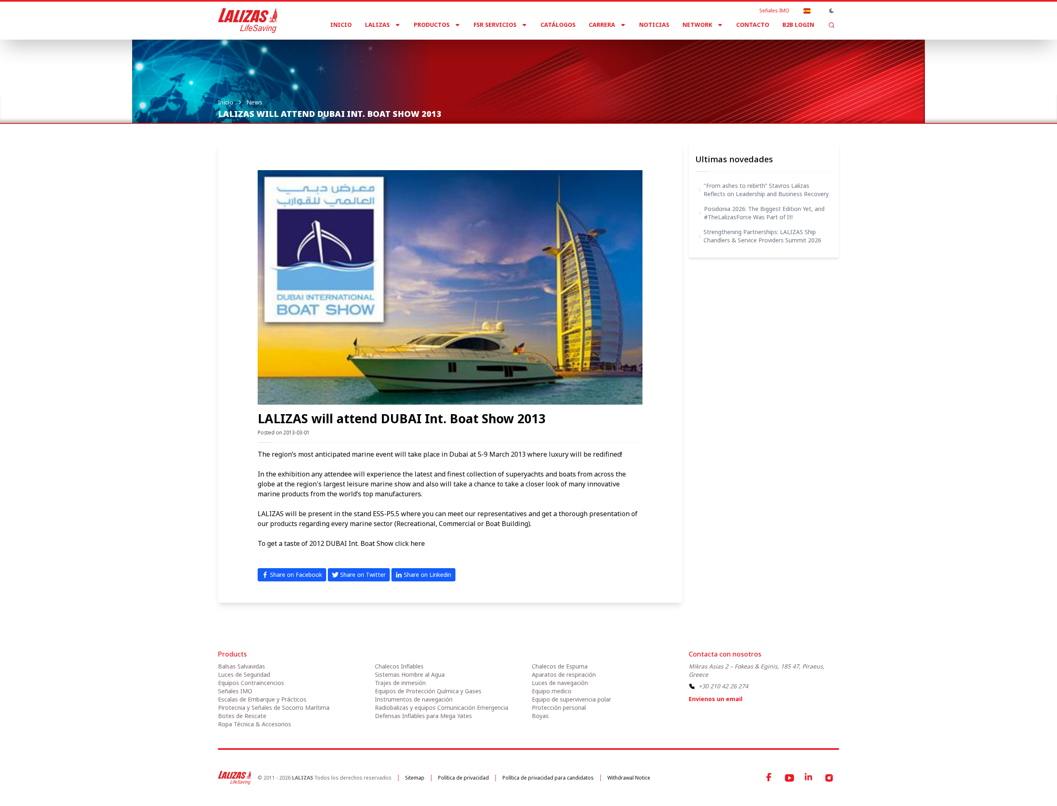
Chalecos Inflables (399, 666)
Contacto (752, 24)
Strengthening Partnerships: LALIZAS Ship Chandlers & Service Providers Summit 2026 (762, 236)
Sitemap (414, 777)
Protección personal (559, 707)
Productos (432, 24)
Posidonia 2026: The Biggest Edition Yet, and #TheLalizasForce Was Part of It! (764, 213)
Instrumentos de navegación (414, 699)
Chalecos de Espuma (560, 666)
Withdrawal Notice (628, 777)
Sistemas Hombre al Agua (410, 674)
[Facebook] (770, 778)
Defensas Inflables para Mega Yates (423, 716)
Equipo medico (551, 691)
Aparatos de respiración (564, 674)
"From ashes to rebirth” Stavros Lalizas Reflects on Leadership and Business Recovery (766, 190)
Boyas (540, 716)
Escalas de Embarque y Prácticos (262, 699)
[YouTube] (789, 778)
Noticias (654, 24)
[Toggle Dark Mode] (831, 10)
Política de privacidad (463, 777)
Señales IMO (774, 10)
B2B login (798, 24)
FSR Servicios (495, 24)
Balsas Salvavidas (241, 666)
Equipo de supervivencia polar (571, 699)
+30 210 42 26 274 (723, 686)
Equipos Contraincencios (251, 683)
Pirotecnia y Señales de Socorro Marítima (273, 707)
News (254, 102)
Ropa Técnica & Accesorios (254, 724)
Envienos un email (715, 699)
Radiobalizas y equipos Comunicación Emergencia (441, 707)
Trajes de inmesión (400, 683)
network (697, 24)
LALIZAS (377, 24)
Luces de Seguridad (244, 674)
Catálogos (558, 24)
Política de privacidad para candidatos (548, 777)
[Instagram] (829, 778)
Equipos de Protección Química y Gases (428, 691)
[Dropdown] (806, 10)
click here (410, 543)
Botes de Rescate (242, 716)
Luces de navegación (560, 683)
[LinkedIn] (809, 778)
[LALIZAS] (247, 20)
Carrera (602, 24)
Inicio (341, 24)
